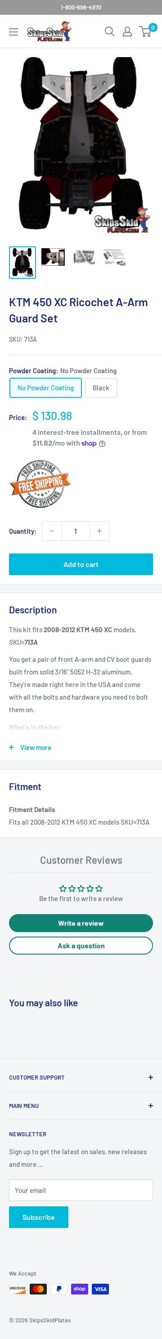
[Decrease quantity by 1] (51, 531)
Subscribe (38, 1217)
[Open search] (110, 31)
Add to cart (81, 564)
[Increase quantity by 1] (99, 531)
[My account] (127, 31)
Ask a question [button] (81, 945)
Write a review (81, 923)
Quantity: (22, 531)
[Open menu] (13, 32)
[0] (145, 31)
